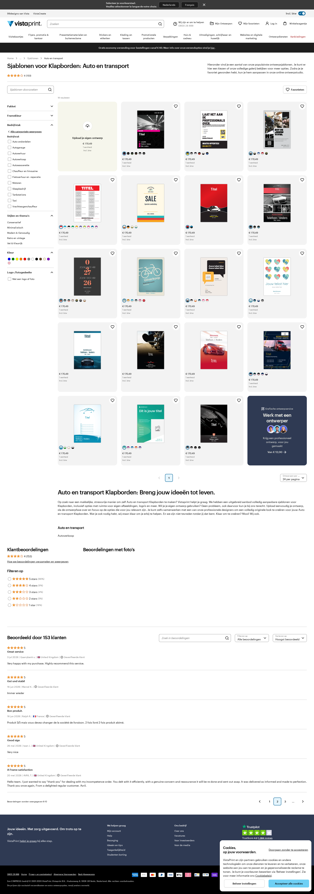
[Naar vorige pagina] (260, 801)
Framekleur (14, 115)
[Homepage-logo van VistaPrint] (24, 24)
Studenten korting (117, 854)
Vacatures (179, 835)
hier (212, 47)
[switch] (295, 13)
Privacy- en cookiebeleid (40, 874)
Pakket (11, 106)
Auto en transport (53, 58)
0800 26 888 (13, 874)
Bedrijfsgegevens (86, 874)
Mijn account (114, 830)
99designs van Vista (18, 13)
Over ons (179, 830)
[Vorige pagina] (159, 478)
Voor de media (182, 845)
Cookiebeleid (263, 875)
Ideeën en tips (115, 845)
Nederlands (169, 4)
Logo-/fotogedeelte (19, 272)
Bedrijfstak (14, 124)
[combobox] (103, 24)
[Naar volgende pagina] (303, 801)
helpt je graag (28, 840)
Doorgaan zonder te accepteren (288, 849)
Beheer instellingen (244, 883)
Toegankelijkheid (116, 849)
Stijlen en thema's (18, 215)
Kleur (10, 252)
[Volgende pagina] (179, 478)
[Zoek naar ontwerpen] (50, 89)
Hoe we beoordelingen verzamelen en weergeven (38, 561)
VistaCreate (39, 13)
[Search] (227, 638)
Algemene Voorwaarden (65, 874)
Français (189, 4)
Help (109, 835)
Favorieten (297, 89)
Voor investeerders (184, 840)
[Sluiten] (204, 4)
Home (10, 58)
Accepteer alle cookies (289, 883)
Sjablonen (32, 58)
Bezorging (112, 840)
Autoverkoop (66, 535)
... (20, 58)
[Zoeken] (160, 24)
